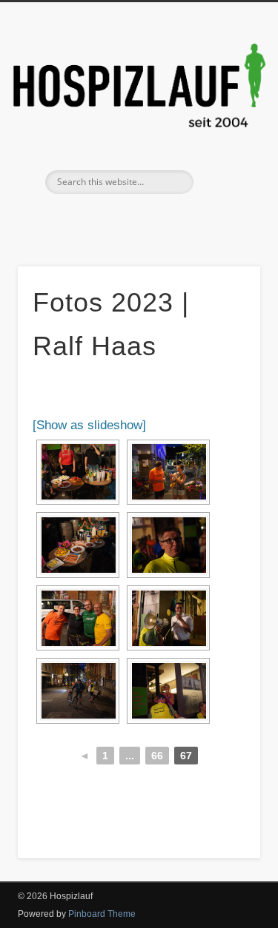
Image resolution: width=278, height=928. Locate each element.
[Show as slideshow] (89, 425)
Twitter (152, 219)
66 (157, 755)
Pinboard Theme (102, 914)
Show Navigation (224, 132)
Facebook (121, 219)
